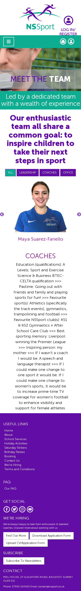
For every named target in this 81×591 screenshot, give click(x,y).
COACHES (49, 172)
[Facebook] (7, 512)
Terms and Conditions (19, 469)
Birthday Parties (14, 452)
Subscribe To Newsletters (23, 561)
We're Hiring (12, 465)
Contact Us (12, 460)
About (8, 435)
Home (8, 430)
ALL (10, 172)
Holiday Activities (15, 443)
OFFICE (68, 172)
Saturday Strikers (15, 448)
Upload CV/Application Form (25, 543)
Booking (10, 456)
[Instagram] (23, 512)
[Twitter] (15, 512)
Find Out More (16, 535)
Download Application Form (51, 535)
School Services (15, 439)
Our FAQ (10, 488)
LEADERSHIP (27, 172)
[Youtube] (30, 512)
